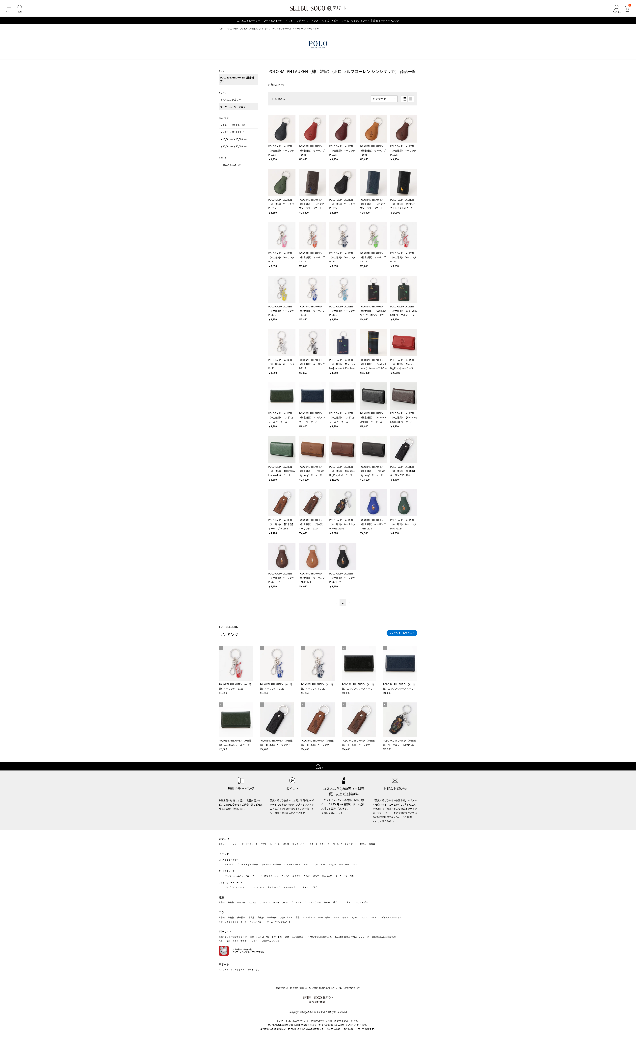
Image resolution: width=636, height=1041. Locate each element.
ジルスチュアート (292, 864)
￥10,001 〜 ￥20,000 (234, 139)
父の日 (285, 902)
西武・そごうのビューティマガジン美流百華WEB (307, 936)
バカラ (315, 887)
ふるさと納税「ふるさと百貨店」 (233, 941)
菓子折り (241, 917)
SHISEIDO (229, 864)
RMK (323, 864)
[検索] (20, 9)
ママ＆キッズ (289, 887)
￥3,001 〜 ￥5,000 (233, 124)
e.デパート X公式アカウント (264, 941)
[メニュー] (9, 9)
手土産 (251, 917)
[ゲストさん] (617, 9)
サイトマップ (254, 969)
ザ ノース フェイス (255, 887)
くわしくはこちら (330, 812)
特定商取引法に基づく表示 (323, 988)
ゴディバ (285, 875)
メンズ (314, 20)
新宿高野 (296, 875)
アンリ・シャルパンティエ (237, 875)
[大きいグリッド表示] (410, 99)
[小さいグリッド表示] (404, 99)
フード (373, 917)
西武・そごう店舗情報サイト (231, 936)
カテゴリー (225, 839)
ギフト (289, 20)
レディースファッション (390, 917)
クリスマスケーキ (313, 902)
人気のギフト (286, 917)
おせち (327, 902)
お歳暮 (372, 844)
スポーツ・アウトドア (319, 844)
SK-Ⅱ (355, 864)
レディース (302, 20)
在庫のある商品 (231, 164)
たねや (307, 875)
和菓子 (261, 917)
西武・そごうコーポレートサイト (265, 936)
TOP (221, 28)
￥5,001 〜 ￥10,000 (233, 132)
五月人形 (252, 902)
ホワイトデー (362, 902)
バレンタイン (346, 902)
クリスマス (296, 902)
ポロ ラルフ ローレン (234, 887)
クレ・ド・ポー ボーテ (248, 864)
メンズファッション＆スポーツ (232, 921)
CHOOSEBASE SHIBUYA (383, 936)
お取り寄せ (272, 917)
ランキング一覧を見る (400, 633)
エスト (315, 864)
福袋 (335, 902)
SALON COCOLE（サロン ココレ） (351, 936)
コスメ (364, 917)
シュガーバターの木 (344, 875)
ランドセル (265, 902)
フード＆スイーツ (273, 20)
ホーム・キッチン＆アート (356, 20)
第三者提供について (349, 988)
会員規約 (280, 988)
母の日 (276, 902)
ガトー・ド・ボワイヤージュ (265, 875)
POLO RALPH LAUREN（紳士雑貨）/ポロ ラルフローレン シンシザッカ (259, 28)
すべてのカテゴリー (230, 99)
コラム (223, 912)
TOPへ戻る (318, 768)
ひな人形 (241, 902)
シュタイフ (303, 887)
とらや (316, 875)
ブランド (224, 854)
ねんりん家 (327, 875)
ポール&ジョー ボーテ (271, 864)
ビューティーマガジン (387, 20)
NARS (306, 864)
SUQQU (332, 864)
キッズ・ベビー (330, 20)
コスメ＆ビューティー (248, 20)
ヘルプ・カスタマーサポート (231, 969)
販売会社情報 (297, 988)
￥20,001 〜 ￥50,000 (234, 146)
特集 (221, 897)
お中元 (363, 844)
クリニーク (344, 864)
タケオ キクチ (273, 887)
